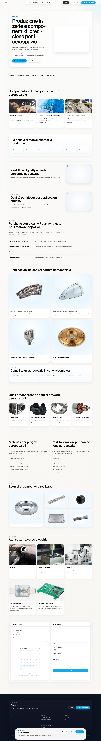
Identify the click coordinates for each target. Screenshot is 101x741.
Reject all (64, 731)
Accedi (77, 2)
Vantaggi (12, 75)
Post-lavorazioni (51, 75)
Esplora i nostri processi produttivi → (75, 126)
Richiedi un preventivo (88, 2)
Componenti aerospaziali (23, 75)
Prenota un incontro (34, 60)
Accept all (79, 731)
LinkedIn (43, 727)
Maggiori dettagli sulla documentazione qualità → (50, 126)
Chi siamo (67, 717)
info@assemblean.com (46, 719)
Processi (34, 75)
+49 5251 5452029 (45, 717)
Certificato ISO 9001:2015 (47, 725)
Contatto (71, 707)
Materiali (42, 75)
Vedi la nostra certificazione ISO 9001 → (19, 124)
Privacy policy (41, 737)
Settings (72, 731)
